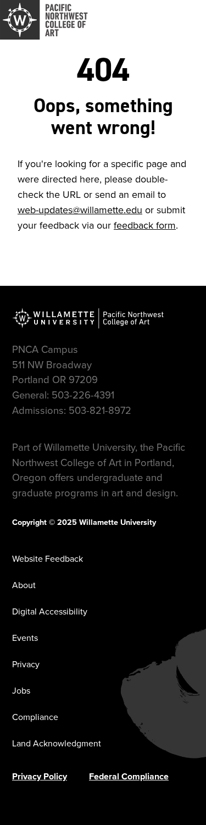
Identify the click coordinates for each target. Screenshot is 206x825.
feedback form (145, 225)
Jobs (21, 690)
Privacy (26, 664)
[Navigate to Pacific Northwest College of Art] (44, 20)
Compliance (35, 717)
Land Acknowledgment (56, 743)
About (24, 585)
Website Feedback (47, 558)
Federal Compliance (129, 776)
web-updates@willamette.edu (80, 210)
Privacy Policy (39, 776)
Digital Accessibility (49, 611)
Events (25, 638)
